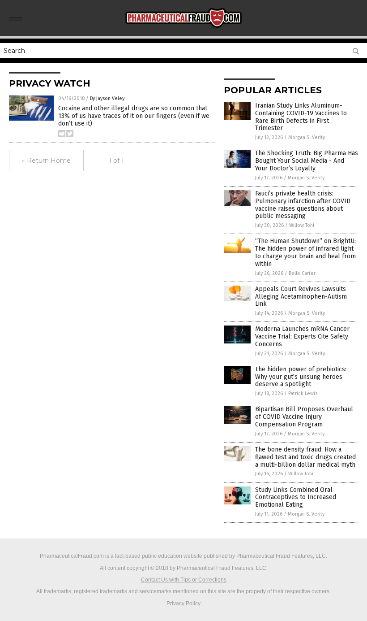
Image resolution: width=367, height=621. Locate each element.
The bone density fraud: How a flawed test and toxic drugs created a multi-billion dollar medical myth (305, 457)
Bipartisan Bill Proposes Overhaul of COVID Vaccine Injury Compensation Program (304, 416)
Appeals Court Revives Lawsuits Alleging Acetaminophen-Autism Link (301, 296)
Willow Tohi (301, 225)
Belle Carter (302, 273)
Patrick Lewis (302, 393)
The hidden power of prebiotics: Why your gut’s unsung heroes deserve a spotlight (300, 376)
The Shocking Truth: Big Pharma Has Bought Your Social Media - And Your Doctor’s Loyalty (306, 160)
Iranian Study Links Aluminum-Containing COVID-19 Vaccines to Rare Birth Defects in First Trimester (301, 117)
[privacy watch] (183, 29)
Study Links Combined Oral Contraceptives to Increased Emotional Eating (295, 497)
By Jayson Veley (107, 98)
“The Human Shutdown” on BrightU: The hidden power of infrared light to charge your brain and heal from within (305, 252)
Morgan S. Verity (306, 137)
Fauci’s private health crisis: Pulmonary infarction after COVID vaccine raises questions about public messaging (302, 205)
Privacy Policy (183, 603)
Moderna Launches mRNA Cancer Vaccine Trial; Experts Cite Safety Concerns (302, 336)
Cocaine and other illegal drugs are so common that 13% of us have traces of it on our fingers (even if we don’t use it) (133, 115)
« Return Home (46, 160)
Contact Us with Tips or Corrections (183, 580)
